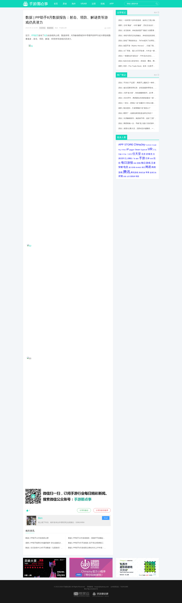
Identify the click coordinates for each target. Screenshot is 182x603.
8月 (45, 35)
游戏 (139, 163)
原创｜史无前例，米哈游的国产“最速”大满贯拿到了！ (137, 30)
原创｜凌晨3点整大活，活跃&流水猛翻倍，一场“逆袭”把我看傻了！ (137, 128)
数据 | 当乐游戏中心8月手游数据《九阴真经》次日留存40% (44, 548)
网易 (148, 166)
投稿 (103, 4)
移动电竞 (138, 167)
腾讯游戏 (134, 172)
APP (112, 4)
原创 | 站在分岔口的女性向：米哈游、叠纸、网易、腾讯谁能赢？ (137, 61)
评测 (120, 176)
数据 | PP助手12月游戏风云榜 (37, 538)
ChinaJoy (139, 144)
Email (106, 518)
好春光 (149, 154)
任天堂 (136, 153)
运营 (94, 4)
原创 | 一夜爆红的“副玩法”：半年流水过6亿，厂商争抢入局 (137, 56)
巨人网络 (128, 158)
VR (150, 149)
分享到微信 (84, 510)
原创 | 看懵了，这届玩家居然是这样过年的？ (135, 113)
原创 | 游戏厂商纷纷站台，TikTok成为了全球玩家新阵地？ (137, 41)
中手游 (124, 154)
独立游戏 (146, 163)
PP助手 (34, 35)
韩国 (137, 176)
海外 (74, 4)
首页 (56, 4)
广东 (133, 158)
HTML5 (123, 150)
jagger (131, 150)
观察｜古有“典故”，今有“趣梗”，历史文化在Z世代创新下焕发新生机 (137, 25)
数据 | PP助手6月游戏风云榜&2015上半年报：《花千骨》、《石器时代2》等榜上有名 (87, 548)
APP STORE (125, 144)
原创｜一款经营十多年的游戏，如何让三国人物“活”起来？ (137, 20)
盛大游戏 (132, 167)
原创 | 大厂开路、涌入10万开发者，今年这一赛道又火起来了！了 (137, 51)
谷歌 (124, 176)
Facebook (148, 145)
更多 (155, 12)
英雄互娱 (142, 172)
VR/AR (84, 4)
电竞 (125, 167)
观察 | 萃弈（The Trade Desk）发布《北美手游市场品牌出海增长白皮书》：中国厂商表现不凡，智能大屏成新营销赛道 (137, 66)
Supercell (144, 150)
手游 (142, 158)
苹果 (147, 172)
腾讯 (126, 172)
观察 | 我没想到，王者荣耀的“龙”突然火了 (134, 108)
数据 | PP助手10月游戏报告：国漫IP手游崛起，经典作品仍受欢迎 (87, 538)
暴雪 (151, 158)
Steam (137, 150)
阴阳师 (132, 176)
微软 (137, 158)
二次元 (129, 154)
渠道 (134, 163)
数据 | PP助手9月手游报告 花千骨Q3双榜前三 (86, 543)
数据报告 (50, 28)
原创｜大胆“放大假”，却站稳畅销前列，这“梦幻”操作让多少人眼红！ (137, 93)
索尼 (143, 167)
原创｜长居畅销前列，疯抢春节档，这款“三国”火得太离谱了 (137, 118)
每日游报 (127, 162)
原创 (65, 4)
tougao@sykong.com (101, 587)
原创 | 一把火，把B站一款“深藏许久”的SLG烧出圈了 (137, 103)
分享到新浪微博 (102, 510)
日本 (147, 158)
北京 (143, 154)
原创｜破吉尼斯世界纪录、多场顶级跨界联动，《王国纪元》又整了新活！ (137, 88)
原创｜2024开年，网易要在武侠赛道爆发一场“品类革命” (137, 98)
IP (127, 149)
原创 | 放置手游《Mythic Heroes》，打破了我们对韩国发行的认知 (137, 46)
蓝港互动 (153, 172)
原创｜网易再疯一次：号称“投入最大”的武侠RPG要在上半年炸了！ (137, 123)
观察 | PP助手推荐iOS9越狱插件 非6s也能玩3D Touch (44, 543)
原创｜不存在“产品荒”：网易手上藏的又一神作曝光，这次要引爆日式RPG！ (137, 83)
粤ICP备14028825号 (91, 589)
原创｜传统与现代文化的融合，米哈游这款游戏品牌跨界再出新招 (137, 35)
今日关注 (42, 28)
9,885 (109, 28)
